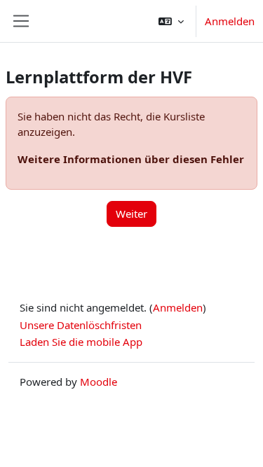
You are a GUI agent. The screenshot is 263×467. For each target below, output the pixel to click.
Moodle (98, 382)
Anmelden (230, 21)
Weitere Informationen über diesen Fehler (131, 159)
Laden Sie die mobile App (81, 342)
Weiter (131, 214)
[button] (171, 21)
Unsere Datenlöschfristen (81, 325)
